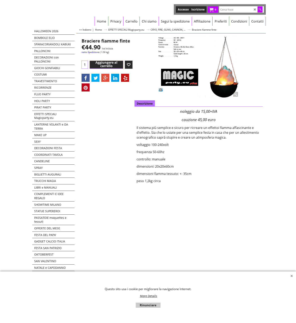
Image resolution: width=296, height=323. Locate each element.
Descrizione (145, 103)
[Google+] (105, 78)
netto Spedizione (90, 52)
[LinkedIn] (115, 78)
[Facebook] (86, 78)
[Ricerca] (260, 9)
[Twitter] (95, 78)
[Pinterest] (86, 87)
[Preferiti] (128, 65)
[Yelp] (125, 78)
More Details (148, 296)
